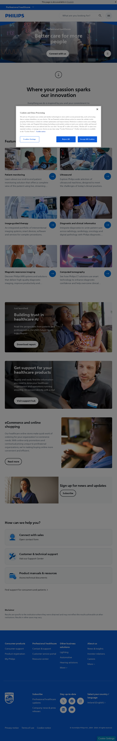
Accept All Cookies (87, 139)
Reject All (66, 139)
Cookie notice (41, 131)
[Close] (97, 109)
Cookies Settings (29, 139)
